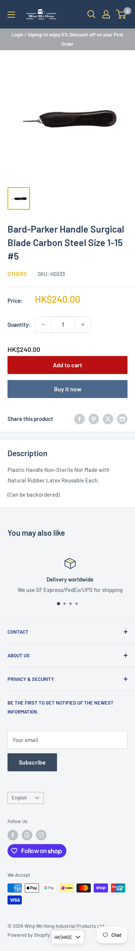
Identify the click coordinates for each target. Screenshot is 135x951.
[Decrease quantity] (43, 324)
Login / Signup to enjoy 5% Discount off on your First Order (67, 39)
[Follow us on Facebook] (13, 835)
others (17, 274)
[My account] (106, 14)
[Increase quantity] (83, 324)
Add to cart (67, 364)
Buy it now (67, 388)
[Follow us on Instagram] (41, 835)
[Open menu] (11, 15)
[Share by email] (122, 418)
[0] (121, 14)
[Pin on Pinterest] (93, 418)
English (19, 798)
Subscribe (32, 762)
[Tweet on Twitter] (108, 418)
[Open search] (91, 14)
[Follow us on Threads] (27, 835)
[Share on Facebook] (79, 418)
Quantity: (19, 324)
